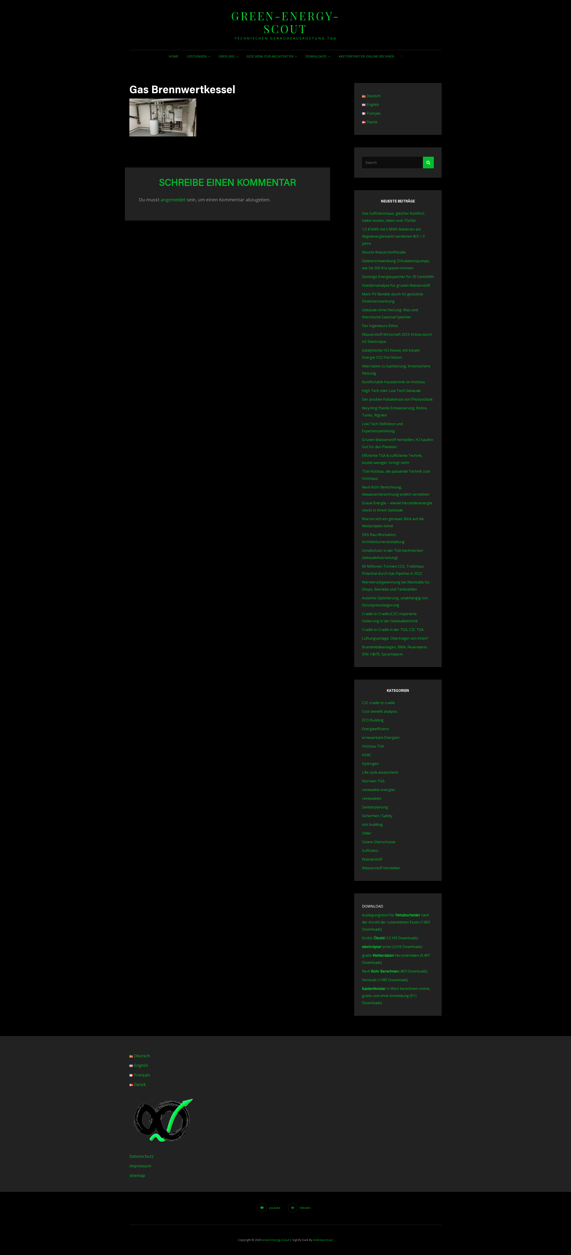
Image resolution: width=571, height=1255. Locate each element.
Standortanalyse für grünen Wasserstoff (396, 285)
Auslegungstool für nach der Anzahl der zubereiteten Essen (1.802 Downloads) (396, 922)
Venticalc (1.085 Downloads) (385, 979)
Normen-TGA (373, 781)
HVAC (366, 754)
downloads (316, 56)
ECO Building (373, 720)
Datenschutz (141, 1156)
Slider (366, 833)
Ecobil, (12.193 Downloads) (390, 938)
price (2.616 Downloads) (392, 946)
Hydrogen (370, 763)
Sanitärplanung (375, 807)
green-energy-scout (285, 22)
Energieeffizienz (375, 728)
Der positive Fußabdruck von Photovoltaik (397, 399)
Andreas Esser (323, 1240)
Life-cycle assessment (380, 772)
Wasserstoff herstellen (381, 868)
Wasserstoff (372, 859)
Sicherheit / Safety (377, 815)
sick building (372, 824)
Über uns (227, 56)
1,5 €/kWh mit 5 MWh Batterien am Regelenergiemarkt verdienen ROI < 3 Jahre (393, 236)
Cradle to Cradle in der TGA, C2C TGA (393, 629)
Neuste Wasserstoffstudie (384, 252)
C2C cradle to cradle (378, 702)
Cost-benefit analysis (379, 711)
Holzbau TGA (373, 746)
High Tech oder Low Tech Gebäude (391, 390)
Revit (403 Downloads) (394, 971)
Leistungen (197, 56)
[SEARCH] (402, 56)
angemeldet (173, 200)
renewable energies (378, 789)
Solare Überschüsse (378, 841)
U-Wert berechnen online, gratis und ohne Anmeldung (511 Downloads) (396, 995)
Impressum (140, 1165)
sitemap (137, 1175)
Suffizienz (370, 850)
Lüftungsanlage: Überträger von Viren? (395, 638)
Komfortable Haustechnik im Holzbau (393, 381)
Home (173, 56)
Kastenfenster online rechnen (366, 56)
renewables (371, 798)
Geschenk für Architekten (269, 56)
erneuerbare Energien (380, 737)
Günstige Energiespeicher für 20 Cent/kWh (398, 276)
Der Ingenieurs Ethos (380, 325)
